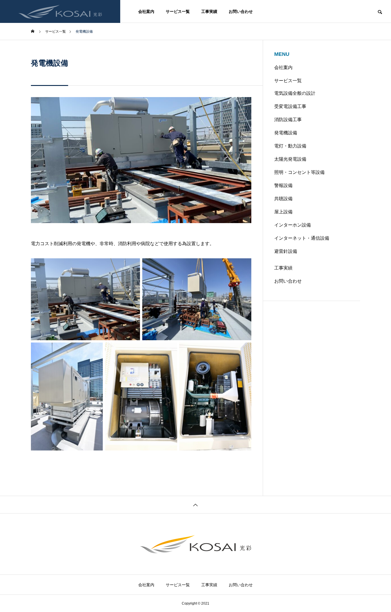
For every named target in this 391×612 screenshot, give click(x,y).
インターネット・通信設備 (301, 238)
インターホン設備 (292, 225)
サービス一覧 (178, 11)
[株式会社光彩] (60, 11)
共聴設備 (283, 198)
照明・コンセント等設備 (299, 172)
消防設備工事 (288, 119)
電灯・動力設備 (290, 145)
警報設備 (283, 185)
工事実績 (209, 11)
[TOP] (195, 504)
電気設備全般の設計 (294, 93)
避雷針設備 (285, 251)
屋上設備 (283, 211)
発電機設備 (285, 132)
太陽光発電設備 (290, 159)
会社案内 (146, 11)
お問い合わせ (241, 11)
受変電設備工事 (290, 106)
